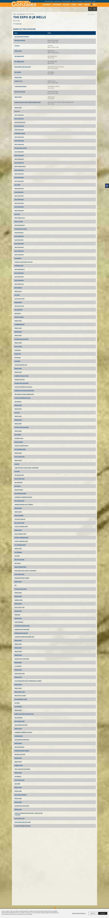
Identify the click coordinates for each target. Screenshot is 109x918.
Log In (94, 1)
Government (47, 5)
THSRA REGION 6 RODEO (20, 86)
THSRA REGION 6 (19, 736)
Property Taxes (57, 1)
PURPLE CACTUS (18, 81)
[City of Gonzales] (24, 3)
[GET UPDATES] (95, 9)
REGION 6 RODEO (19, 442)
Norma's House (18, 346)
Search (90, 9)
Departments (57, 5)
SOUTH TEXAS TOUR (19, 298)
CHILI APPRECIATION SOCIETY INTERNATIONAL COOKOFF (28, 681)
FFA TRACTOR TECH (19, 475)
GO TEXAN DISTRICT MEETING (22, 36)
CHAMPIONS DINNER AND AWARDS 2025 (24, 636)
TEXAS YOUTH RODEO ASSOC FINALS (23, 387)
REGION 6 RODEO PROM (20, 567)
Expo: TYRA (17, 214)
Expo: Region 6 (18, 258)
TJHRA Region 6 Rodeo (20, 133)
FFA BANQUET (18, 776)
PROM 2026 (17, 614)
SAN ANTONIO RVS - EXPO (21, 699)
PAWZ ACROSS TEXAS (20, 673)
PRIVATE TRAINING (19, 515)
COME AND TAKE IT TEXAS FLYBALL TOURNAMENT (27, 467)
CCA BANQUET (18, 666)
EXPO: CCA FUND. (19, 221)
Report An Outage (49, 1)
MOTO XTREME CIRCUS (20, 166)
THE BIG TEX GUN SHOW (20, 589)
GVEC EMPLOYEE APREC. (20, 493)
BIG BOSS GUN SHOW (20, 40)
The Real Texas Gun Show (21, 148)
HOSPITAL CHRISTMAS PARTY (21, 445)
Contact (87, 5)
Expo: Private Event (21, 14)
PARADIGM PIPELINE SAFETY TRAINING (24, 504)
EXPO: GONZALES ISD (20, 218)
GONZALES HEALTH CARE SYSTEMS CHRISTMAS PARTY (28, 102)
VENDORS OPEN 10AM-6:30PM (22, 629)
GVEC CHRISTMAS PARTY (20, 534)
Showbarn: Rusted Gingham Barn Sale (24, 262)
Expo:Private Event (19, 192)
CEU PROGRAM (18, 552)
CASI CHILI (17, 45)
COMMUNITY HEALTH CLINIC (21, 376)
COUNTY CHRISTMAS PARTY (21, 541)
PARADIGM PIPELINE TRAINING (22, 578)
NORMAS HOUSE (19, 600)
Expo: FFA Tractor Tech (20, 122)
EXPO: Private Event (19, 126)
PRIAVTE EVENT (18, 651)
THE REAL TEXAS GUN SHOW (21, 339)
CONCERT (17, 464)
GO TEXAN (17, 295)
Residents (66, 5)
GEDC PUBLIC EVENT (20, 721)
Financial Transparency (66, 1)
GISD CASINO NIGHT (19, 500)
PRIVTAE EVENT (18, 409)
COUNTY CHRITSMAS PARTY (21, 526)
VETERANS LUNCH (19, 265)
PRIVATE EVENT (18, 51)
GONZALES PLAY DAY (20, 379)
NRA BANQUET (18, 401)
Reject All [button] (93, 913)
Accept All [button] (102, 913)
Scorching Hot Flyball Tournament (22, 825)
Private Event (18, 350)
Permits (74, 5)
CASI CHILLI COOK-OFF (20, 519)
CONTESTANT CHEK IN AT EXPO (22, 625)
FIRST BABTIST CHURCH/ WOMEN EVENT (24, 394)
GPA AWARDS (18, 72)
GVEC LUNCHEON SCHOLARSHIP (22, 769)
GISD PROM (17, 361)
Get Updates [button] (95, 9)
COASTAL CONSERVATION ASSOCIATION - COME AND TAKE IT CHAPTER (29, 813)
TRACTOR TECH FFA (19, 306)
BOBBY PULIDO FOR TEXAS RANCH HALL (24, 714)
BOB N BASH (18, 313)
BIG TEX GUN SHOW (19, 523)
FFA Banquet (18, 357)
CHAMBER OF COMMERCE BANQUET (23, 497)
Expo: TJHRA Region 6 (20, 269)
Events (14, 14)
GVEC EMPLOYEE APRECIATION (22, 739)
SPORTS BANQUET (19, 622)
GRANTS (80, 5)
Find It (95, 5)
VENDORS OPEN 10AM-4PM (21, 633)
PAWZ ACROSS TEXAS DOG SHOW (23, 67)
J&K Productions (18, 287)
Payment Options (88, 1)
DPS (16, 585)
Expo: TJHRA (17, 184)
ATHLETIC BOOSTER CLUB (21, 365)
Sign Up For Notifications (77, 1)
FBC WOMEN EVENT (19, 56)
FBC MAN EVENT (18, 309)
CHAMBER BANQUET (20, 324)
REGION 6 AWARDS (19, 317)
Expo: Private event (19, 155)
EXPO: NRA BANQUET (20, 225)
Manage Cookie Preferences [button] (79, 913)
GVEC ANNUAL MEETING (20, 794)
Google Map (18, 23)
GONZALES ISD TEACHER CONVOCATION (24, 390)
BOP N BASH (18, 486)
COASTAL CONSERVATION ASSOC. (23, 398)
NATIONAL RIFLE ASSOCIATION (22, 658)
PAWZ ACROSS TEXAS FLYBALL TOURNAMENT (25, 570)
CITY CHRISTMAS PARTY (20, 449)
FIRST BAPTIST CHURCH (20, 695)
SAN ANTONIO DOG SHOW (21, 725)
